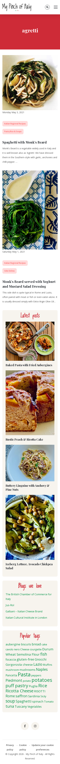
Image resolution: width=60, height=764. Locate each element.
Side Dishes (9, 270)
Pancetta (11, 675)
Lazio (37, 664)
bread (36, 644)
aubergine (13, 644)
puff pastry (17, 685)
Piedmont (14, 680)
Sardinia (34, 696)
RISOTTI (39, 691)
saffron (22, 695)
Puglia (33, 686)
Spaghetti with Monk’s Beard (24, 142)
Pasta (24, 674)
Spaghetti (24, 701)
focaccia (11, 659)
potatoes (42, 680)
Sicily (43, 696)
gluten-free (25, 659)
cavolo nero (13, 649)
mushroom (12, 670)
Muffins (47, 664)
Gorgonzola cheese (19, 664)
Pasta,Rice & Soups (13, 131)
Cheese (24, 649)
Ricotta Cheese (19, 691)
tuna (10, 706)
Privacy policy (10, 747)
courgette (36, 649)
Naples (42, 669)
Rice (42, 685)
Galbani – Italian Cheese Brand (24, 611)
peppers (36, 675)
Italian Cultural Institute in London (26, 617)
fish (43, 654)
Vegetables (35, 706)
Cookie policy (23, 747)
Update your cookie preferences (43, 747)
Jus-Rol (10, 605)
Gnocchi (40, 659)
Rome (10, 696)
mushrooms (27, 670)
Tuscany (21, 706)
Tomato (49, 701)
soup (10, 701)
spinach (37, 701)
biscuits (26, 644)
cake (44, 644)
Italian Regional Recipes (15, 123)
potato (27, 681)
